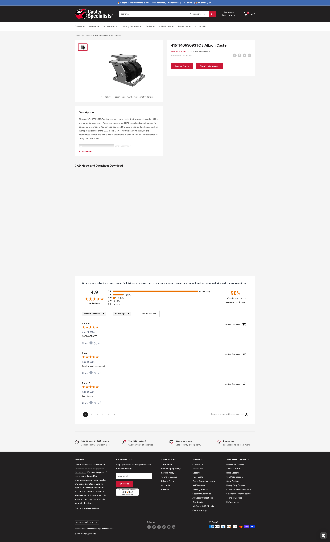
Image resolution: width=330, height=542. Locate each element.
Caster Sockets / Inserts (203, 481)
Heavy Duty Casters (235, 485)
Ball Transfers (198, 485)
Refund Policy (167, 473)
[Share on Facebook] (235, 55)
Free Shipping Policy (171, 468)
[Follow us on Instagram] (159, 527)
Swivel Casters (233, 468)
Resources (183, 26)
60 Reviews (98, 303)
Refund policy (232, 502)
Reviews (165, 489)
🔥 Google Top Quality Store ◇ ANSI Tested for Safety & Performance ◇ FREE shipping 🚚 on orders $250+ (165, 3)
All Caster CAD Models (203, 506)
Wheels (92, 26)
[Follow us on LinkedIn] (173, 527)
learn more (105, 445)
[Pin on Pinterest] (239, 55)
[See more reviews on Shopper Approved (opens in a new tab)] (99, 343)
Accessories (109, 26)
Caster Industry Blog (201, 493)
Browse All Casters (235, 464)
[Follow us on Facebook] (149, 527)
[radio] (165, 291)
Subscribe (124, 484)
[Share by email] (249, 55)
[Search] (212, 14)
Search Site (197, 468)
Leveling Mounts (200, 489)
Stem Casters (232, 481)
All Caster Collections (202, 498)
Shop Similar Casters (209, 66)
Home (77, 35)
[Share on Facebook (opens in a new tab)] (91, 343)
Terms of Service (169, 477)
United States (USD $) (84, 522)
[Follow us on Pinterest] (164, 527)
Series (149, 26)
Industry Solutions (130, 26)
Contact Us (200, 26)
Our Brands (197, 502)
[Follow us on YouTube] (169, 527)
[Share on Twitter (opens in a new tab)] (95, 343)
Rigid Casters (232, 473)
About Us (165, 485)
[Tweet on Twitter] (244, 55)
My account (227, 15)
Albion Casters (178, 51)
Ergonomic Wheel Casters (238, 493)
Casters (78, 26)
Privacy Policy (167, 481)
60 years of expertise (143, 445)
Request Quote (182, 66)
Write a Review (149, 313)
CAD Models (165, 26)
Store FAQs (166, 464)
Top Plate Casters (234, 477)
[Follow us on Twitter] (154, 527)
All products (87, 35)
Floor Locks (197, 477)
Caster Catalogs (199, 510)
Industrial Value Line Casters (239, 489)
